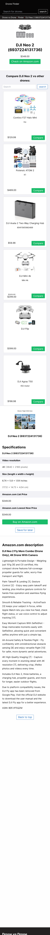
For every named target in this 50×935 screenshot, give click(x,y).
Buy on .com (25, 521)
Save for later (25, 530)
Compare (38, 137)
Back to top (25, 717)
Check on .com (25, 61)
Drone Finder (12, 3)
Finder (21, 17)
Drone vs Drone (9, 17)
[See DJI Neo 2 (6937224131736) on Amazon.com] (25, 31)
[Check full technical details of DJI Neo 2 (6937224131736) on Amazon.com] (25, 420)
